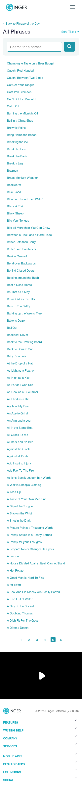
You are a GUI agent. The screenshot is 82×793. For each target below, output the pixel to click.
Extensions (12, 772)
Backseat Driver (17, 335)
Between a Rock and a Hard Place (29, 235)
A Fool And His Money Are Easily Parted (33, 592)
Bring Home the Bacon (21, 135)
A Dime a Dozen (17, 627)
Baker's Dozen (16, 320)
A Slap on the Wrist (19, 513)
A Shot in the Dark (19, 520)
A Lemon (13, 556)
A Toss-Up (14, 492)
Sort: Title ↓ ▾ (70, 31)
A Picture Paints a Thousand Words (30, 527)
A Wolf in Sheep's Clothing (24, 485)
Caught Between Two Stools (25, 77)
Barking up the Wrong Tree (24, 313)
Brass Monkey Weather (22, 177)
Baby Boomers (16, 356)
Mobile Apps (12, 756)
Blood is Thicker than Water (25, 199)
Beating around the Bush (23, 277)
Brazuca (12, 170)
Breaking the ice (17, 142)
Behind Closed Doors (21, 270)
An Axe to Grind (17, 413)
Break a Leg (15, 163)
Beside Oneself (17, 256)
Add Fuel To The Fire (20, 470)
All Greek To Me (17, 435)
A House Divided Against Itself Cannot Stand (36, 563)
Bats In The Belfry (18, 306)
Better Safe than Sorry (21, 242)
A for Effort (14, 584)
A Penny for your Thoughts (24, 542)
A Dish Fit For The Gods (23, 620)
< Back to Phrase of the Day (21, 23)
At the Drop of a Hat (20, 363)
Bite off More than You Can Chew (28, 227)
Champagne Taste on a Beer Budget (30, 63)
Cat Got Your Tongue (20, 85)
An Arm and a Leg (18, 420)
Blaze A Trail (15, 206)
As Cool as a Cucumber (22, 392)
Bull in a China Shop (20, 120)
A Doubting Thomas (20, 613)
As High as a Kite (18, 377)
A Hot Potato (15, 570)
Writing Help (13, 730)
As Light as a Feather (21, 370)
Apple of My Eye (17, 406)
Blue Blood (14, 192)
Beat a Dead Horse (19, 285)
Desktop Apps (14, 764)
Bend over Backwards (21, 263)
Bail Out (12, 327)
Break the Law (16, 149)
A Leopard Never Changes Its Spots (30, 549)
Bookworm (14, 185)
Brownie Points (16, 127)
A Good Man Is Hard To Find (25, 577)
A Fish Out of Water (19, 599)
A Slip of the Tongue (20, 506)
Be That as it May (18, 292)
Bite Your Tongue (18, 220)
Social (8, 780)
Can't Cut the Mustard (21, 99)
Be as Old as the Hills (21, 299)
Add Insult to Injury (19, 463)
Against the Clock (18, 449)
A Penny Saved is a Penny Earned (29, 535)
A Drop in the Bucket (20, 606)
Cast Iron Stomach (19, 92)
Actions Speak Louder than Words (29, 477)
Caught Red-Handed (20, 70)
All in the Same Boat (20, 427)
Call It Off (13, 106)
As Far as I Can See (20, 385)
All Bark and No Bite (20, 442)
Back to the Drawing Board (24, 342)
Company (10, 738)
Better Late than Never (21, 249)
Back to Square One (20, 349)
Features (10, 722)
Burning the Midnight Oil (22, 113)
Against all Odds (17, 456)
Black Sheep (15, 213)
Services (10, 746)
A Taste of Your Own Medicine (26, 499)
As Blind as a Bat (18, 399)
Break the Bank (17, 156)
